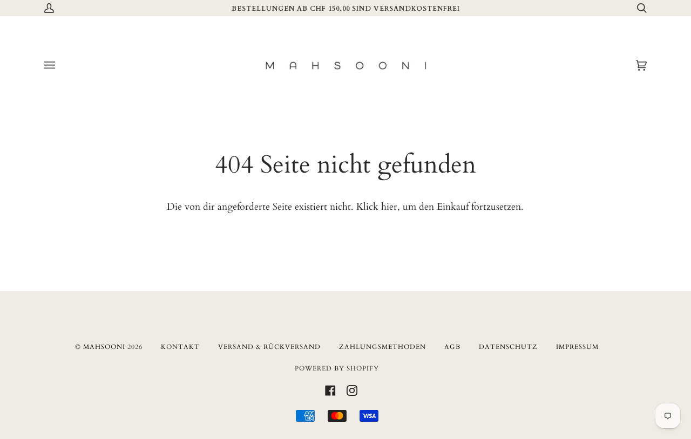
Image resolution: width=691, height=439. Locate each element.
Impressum (577, 346)
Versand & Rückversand (269, 346)
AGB (452, 346)
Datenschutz (508, 346)
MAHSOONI (104, 346)
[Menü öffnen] (60, 65)
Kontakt (180, 346)
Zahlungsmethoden (382, 346)
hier (389, 207)
